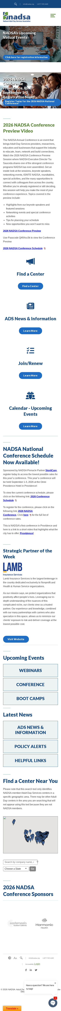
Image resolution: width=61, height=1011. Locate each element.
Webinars (30, 670)
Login (37, 964)
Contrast (9, 958)
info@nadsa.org (28, 4)
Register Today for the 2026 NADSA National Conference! (29, 102)
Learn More (30, 330)
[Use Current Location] (37, 862)
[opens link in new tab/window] (12, 574)
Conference (30, 684)
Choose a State (13, 868)
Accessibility (29, 964)
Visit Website (16, 639)
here (25, 515)
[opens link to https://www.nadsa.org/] (16, 17)
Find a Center (30, 286)
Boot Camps (30, 698)
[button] (37, 841)
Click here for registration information (26, 57)
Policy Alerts (30, 746)
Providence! (27, 533)
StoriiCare (51, 470)
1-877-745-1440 (42, 4)
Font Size (15, 958)
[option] (17, 923)
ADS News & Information (30, 730)
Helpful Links (30, 760)
